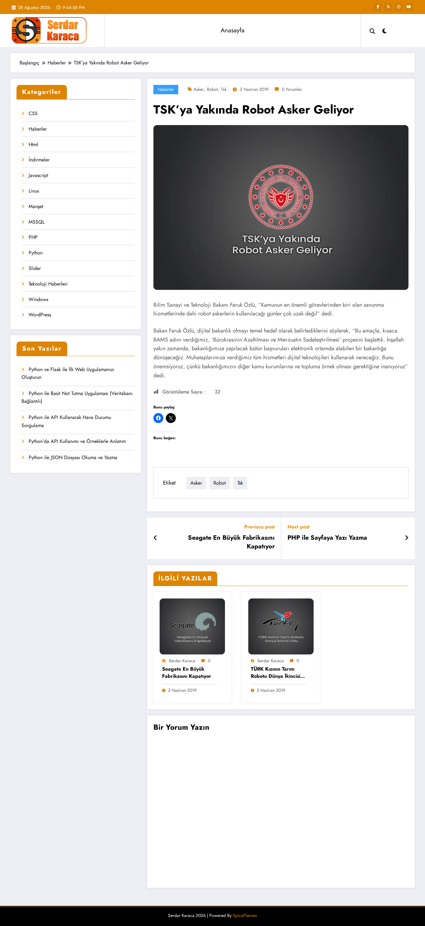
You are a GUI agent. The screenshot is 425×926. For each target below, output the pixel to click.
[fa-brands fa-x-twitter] (388, 7)
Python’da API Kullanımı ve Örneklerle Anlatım (77, 441)
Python (36, 252)
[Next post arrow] (407, 538)
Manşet (36, 206)
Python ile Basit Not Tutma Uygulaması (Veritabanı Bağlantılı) (77, 397)
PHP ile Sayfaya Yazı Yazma (327, 537)
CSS (33, 113)
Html (33, 144)
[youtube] (409, 7)
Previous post (259, 527)
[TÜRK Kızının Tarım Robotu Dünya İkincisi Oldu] (281, 625)
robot (212, 89)
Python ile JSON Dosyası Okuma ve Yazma (73, 457)
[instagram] (398, 7)
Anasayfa (233, 30)
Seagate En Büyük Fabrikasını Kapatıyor (231, 542)
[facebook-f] (378, 7)
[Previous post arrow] (155, 538)
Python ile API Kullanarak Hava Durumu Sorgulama (66, 421)
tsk (224, 89)
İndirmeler (39, 159)
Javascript (38, 175)
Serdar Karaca (182, 661)
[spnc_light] (384, 30)
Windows (38, 299)
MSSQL (36, 222)
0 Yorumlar (292, 89)
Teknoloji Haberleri (48, 283)
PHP (33, 237)
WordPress (40, 314)
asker (199, 89)
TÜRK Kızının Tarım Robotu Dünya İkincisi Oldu (275, 673)
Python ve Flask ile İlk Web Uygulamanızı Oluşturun (67, 373)
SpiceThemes (245, 915)
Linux (34, 190)
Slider (35, 268)
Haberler (38, 129)
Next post (298, 527)
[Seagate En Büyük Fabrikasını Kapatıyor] (192, 625)
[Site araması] (372, 30)
